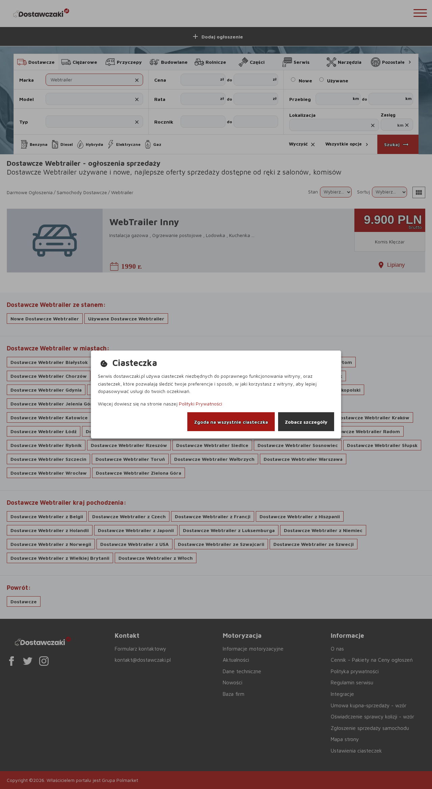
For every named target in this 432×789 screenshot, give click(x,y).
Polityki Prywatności (200, 403)
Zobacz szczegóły (306, 422)
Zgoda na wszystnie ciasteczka (231, 422)
